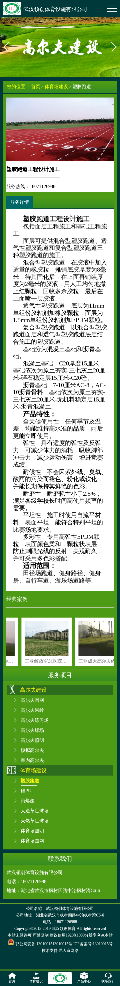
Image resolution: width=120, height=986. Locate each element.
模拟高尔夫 (32, 750)
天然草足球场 (35, 820)
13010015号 (103, 944)
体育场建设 (56, 86)
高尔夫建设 (33, 690)
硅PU (26, 790)
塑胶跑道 (81, 86)
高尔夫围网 (32, 700)
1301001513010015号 (54, 944)
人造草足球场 (35, 810)
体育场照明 (32, 830)
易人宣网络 (69, 950)
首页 (35, 86)
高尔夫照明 (32, 740)
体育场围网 (32, 840)
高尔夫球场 (32, 730)
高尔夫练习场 (35, 720)
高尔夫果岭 (32, 710)
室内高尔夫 (32, 760)
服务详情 (19, 202)
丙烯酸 (28, 800)
